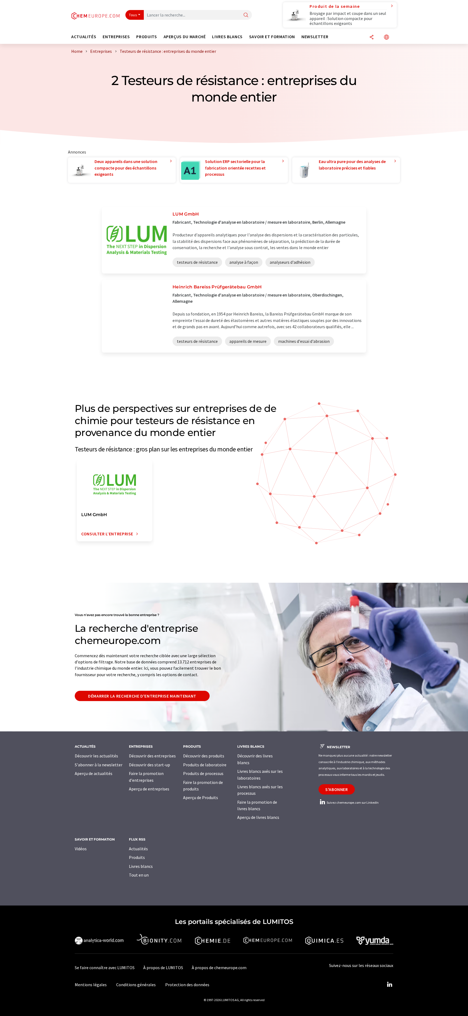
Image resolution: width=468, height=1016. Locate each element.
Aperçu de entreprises (149, 789)
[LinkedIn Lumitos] (389, 984)
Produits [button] (146, 36)
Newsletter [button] (314, 36)
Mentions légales (91, 984)
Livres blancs (141, 866)
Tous (133, 14)
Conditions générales (136, 984)
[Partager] (371, 37)
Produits (137, 857)
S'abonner (336, 789)
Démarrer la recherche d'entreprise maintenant (142, 696)
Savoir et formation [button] (272, 36)
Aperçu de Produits (200, 797)
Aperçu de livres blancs (258, 817)
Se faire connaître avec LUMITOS (105, 967)
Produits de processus (203, 773)
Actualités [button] (83, 36)
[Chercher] (246, 15)
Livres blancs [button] (227, 36)
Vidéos (81, 848)
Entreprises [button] (116, 36)
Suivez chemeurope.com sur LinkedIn (352, 802)
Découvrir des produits (203, 755)
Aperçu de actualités (93, 773)
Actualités (138, 848)
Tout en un (139, 875)
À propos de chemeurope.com (219, 967)
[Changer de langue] (386, 37)
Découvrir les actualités (96, 755)
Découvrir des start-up (149, 764)
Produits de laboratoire (204, 764)
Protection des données (187, 984)
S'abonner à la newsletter (98, 764)
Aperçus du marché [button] (185, 36)
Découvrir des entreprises (152, 755)
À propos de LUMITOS (163, 967)
